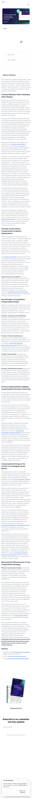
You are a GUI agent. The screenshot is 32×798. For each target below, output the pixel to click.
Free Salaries (20, 748)
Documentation (5, 748)
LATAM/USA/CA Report (7, 750)
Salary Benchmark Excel (7, 758)
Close (4, 28)
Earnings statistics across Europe (17, 656)
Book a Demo (20, 767)
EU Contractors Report (7, 761)
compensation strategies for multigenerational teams (15, 525)
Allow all (9, 791)
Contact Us (20, 772)
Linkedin (19, 770)
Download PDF (19, 28)
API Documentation (22, 745)
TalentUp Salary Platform (18, 144)
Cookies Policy (22, 785)
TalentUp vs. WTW (6, 772)
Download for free (16, 708)
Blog (2, 745)
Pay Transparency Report (8, 756)
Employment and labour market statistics (18, 658)
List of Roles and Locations (21, 751)
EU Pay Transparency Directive (21, 479)
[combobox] (16, 55)
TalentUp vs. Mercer (6, 770)
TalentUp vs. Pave (6, 775)
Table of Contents (9, 75)
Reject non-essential (22, 791)
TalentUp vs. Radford (7, 767)
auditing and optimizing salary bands (18, 292)
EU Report (4, 753)
